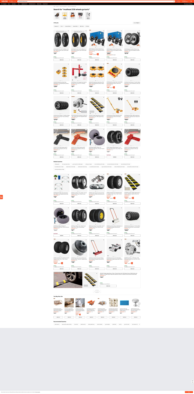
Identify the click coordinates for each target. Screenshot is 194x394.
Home (54, 6)
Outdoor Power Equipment (63, 6)
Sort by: (135, 22)
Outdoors (57, 6)
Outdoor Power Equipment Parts (72, 6)
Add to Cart (61, 59)
